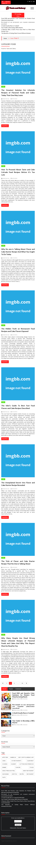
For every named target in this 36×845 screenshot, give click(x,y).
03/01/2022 (14, 178)
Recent (4, 689)
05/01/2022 (14, 98)
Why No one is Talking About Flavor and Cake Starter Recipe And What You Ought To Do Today (18, 251)
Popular (11, 689)
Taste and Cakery (21, 828)
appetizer (5, 757)
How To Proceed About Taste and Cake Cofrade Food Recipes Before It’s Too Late (18, 172)
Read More (5, 125)
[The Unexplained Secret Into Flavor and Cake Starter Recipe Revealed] (18, 460)
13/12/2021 (14, 649)
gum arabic (5, 774)
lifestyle (14, 774)
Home (5, 38)
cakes (4, 760)
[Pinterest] (33, 1)
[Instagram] (31, 1)
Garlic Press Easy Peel (8, 770)
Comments (18, 689)
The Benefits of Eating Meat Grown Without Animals (16, 33)
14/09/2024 (24, 715)
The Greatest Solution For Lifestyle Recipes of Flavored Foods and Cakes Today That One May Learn (18, 92)
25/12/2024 (24, 710)
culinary (13, 764)
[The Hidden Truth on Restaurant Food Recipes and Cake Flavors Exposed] (18, 306)
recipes (22, 774)
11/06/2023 (24, 724)
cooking (4, 764)
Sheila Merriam (6, 98)
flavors (18, 767)
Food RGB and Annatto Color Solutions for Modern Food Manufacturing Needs (23, 695)
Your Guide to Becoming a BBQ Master (12, 27)
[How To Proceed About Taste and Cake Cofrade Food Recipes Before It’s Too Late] (18, 147)
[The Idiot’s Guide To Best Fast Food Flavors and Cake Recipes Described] (18, 383)
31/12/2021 (14, 258)
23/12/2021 (14, 411)
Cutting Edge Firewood (26, 764)
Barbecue (13, 757)
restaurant (30, 774)
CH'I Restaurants (16, 760)
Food (3, 86)
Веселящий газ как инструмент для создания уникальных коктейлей (23, 706)
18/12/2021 (14, 488)
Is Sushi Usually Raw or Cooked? (10, 26)
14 (22, 683)
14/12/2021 (14, 567)
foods (32, 767)
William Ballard (17, 698)
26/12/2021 (14, 334)
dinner (4, 767)
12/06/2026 (24, 698)
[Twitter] (29, 1)
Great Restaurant (28, 770)
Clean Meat (30, 760)
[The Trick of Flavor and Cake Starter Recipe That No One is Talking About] (18, 539)
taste (4, 777)
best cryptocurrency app (26, 757)
